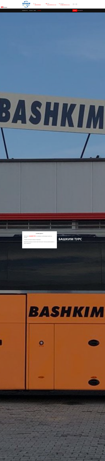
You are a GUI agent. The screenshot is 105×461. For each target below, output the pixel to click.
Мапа (35, 10)
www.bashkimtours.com (51, 4)
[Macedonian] (78, 10)
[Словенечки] (82, 10)
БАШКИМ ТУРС (25, 10)
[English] (80, 10)
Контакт (31, 10)
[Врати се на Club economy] (4, 7)
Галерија (39, 10)
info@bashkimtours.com (65, 4)
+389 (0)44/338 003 (37, 4)
